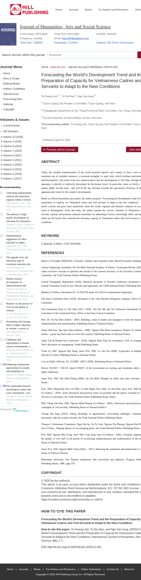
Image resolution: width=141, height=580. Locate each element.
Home (59, 9)
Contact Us (113, 569)
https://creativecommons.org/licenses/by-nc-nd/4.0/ (72, 499)
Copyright (8, 109)
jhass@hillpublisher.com (75, 38)
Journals (73, 9)
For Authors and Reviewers (113, 9)
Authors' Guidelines (14, 88)
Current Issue (11, 125)
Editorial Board (11, 83)
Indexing (8, 104)
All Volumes (10, 131)
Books (88, 9)
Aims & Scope (11, 78)
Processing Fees (12, 99)
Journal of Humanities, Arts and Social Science (65, 26)
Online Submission (91, 569)
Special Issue (10, 93)
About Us (129, 569)
